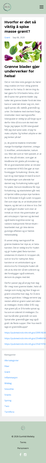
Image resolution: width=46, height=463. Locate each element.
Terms (23, 442)
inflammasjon (11, 377)
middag (8, 383)
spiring (7, 400)
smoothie (9, 389)
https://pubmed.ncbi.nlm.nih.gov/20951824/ (25, 332)
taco (6, 406)
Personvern (23, 448)
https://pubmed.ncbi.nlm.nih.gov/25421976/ (25, 344)
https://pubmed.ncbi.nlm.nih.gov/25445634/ (25, 338)
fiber (6, 366)
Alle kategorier (11, 360)
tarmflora (9, 411)
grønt (7, 37)
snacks (7, 394)
